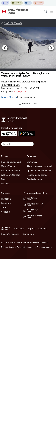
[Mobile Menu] (51, 11)
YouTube (5, 211)
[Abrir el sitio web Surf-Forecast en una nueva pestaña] (5, 3)
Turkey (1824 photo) (10, 84)
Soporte (31, 228)
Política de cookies (44, 247)
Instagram (6, 203)
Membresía (32, 161)
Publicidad (19, 228)
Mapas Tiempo (8, 166)
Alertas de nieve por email (39, 166)
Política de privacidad (25, 247)
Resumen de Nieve (10, 170)
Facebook (6, 198)
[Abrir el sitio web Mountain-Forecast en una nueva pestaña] (16, 3)
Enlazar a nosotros (10, 233)
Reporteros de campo (37, 174)
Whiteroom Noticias (10, 174)
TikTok (4, 207)
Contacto (42, 228)
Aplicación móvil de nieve (39, 170)
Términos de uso (7, 247)
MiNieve (5, 183)
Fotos (4, 179)
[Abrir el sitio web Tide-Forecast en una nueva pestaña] (28, 3)
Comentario (28, 233)
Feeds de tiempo (35, 179)
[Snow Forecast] (14, 11)
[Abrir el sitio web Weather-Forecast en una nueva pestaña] (38, 3)
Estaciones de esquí (11, 161)
